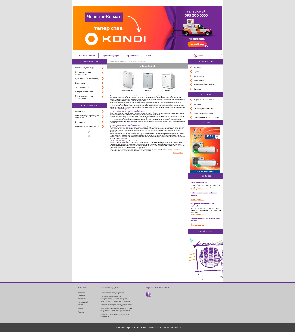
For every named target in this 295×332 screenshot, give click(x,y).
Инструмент (80, 122)
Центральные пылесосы (84, 92)
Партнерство (132, 55)
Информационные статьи (204, 100)
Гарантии (197, 72)
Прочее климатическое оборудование (84, 97)
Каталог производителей (203, 109)
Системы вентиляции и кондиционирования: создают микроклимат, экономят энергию (115, 298)
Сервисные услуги (110, 55)
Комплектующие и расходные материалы (87, 117)
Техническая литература (203, 113)
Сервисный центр (83, 303)
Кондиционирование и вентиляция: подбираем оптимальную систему (116, 309)
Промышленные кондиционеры (87, 79)
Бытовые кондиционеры (84, 68)
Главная (112, 61)
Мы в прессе (199, 104)
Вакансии (197, 89)
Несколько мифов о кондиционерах (116, 305)
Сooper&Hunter (127, 90)
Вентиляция (80, 83)
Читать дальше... (197, 189)
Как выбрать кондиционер (112, 293)
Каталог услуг (80, 111)
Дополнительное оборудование (87, 126)
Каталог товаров (87, 55)
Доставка (197, 67)
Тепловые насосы (82, 87)
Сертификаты (199, 76)
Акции (81, 312)
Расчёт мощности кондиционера (206, 117)
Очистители (141, 61)
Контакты (149, 55)
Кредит (81, 308)
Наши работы (199, 80)
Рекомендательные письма (204, 85)
